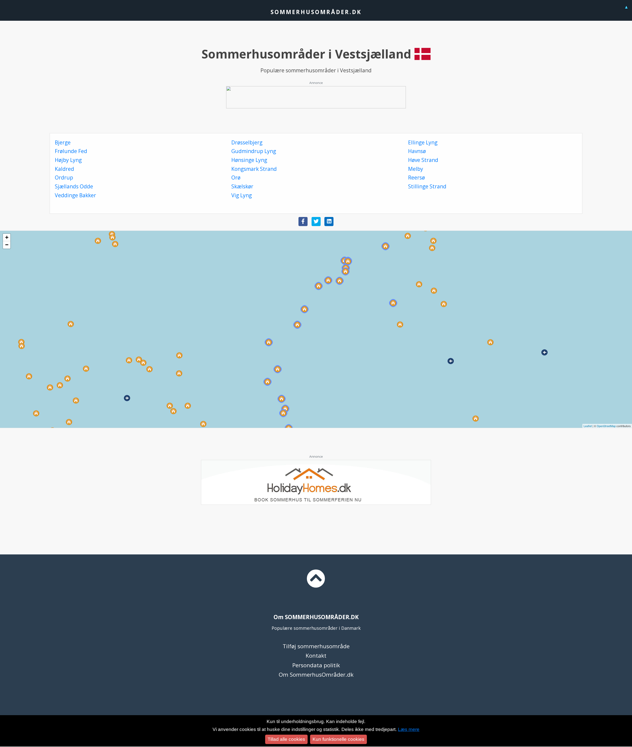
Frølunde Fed (71, 151)
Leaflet (588, 426)
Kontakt (316, 655)
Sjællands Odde (74, 186)
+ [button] (6, 237)
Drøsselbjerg (246, 142)
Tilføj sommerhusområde (316, 646)
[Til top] (316, 583)
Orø (235, 177)
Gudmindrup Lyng (253, 151)
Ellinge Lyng (422, 142)
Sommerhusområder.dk (316, 12)
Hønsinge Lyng (249, 160)
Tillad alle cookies (286, 739)
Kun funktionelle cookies (338, 739)
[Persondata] (626, 6)
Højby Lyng (68, 160)
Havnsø (417, 151)
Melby (415, 168)
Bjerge (63, 142)
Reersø (416, 177)
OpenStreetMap (606, 426)
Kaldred (64, 168)
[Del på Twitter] (316, 220)
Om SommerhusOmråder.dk (316, 674)
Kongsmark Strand (254, 168)
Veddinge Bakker (75, 195)
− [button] (6, 245)
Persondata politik (316, 665)
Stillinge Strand (427, 186)
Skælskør (242, 186)
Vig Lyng (241, 195)
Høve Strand (423, 160)
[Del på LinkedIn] (329, 220)
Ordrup (64, 177)
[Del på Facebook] (303, 220)
